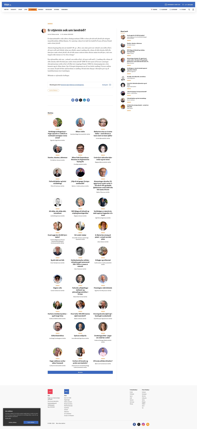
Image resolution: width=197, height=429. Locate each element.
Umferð (66, 409)
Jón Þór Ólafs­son (53, 90)
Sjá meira (80, 372)
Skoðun (132, 400)
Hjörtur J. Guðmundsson (132, 93)
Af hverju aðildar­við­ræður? (103, 361)
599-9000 (52, 407)
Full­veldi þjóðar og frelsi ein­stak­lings (136, 98)
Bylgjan (144, 402)
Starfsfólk (66, 407)
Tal (142, 408)
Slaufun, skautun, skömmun (57, 157)
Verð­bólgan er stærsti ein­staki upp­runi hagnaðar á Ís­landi (103, 213)
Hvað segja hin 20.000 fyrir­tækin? (136, 35)
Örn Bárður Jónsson (131, 45)
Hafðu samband (68, 402)
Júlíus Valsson (130, 108)
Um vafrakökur (67, 413)
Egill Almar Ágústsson (131, 71)
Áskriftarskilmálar (68, 405)
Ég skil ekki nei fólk (57, 260)
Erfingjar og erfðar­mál (103, 260)
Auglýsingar (67, 400)
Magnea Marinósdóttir (131, 86)
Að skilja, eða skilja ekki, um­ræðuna (136, 76)
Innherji (144, 392)
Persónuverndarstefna (53, 401)
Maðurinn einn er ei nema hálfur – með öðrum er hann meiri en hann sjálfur (103, 134)
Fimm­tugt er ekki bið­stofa (103, 288)
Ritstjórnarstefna (68, 404)
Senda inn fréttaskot (69, 415)
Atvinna (144, 396)
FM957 (143, 404)
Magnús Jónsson (130, 53)
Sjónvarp (132, 402)
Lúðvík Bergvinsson (131, 78)
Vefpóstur (66, 411)
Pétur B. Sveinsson (131, 100)
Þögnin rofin (57, 288)
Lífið (131, 398)
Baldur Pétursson (130, 63)
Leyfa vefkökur (31, 422)
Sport (131, 396)
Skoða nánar (8, 418)
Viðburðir (144, 398)
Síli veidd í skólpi (80, 235)
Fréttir (131, 392)
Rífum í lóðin (80, 132)
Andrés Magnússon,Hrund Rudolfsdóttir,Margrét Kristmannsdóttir (137, 38)
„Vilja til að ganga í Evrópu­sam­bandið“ (137, 91)
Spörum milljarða (80, 336)
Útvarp (131, 404)
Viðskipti (132, 394)
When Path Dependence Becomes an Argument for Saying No (80, 160)
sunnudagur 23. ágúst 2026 (173, 4)
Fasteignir (144, 394)
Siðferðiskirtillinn (57, 336)
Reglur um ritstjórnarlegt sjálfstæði (54, 398)
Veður (143, 400)
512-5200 (68, 398)
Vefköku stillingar (13, 422)
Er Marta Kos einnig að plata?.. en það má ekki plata (103, 237)
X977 (143, 406)
